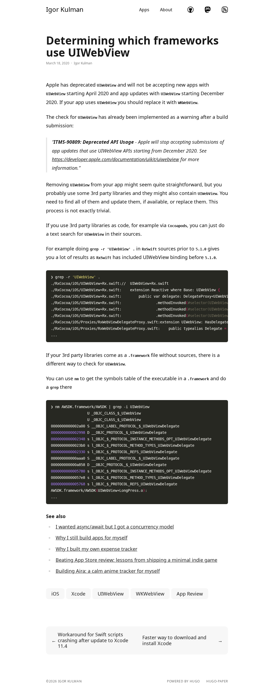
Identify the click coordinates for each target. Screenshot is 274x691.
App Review (190, 593)
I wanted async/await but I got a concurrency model (115, 526)
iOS (55, 593)
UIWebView (111, 593)
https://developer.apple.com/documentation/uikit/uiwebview (115, 159)
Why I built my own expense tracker (96, 549)
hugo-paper (217, 681)
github (190, 9)
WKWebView (150, 593)
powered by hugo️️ (183, 681)
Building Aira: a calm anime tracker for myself (108, 571)
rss (225, 9)
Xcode (78, 593)
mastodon (207, 9)
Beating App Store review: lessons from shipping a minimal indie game (136, 560)
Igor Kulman (64, 9)
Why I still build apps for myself (91, 537)
